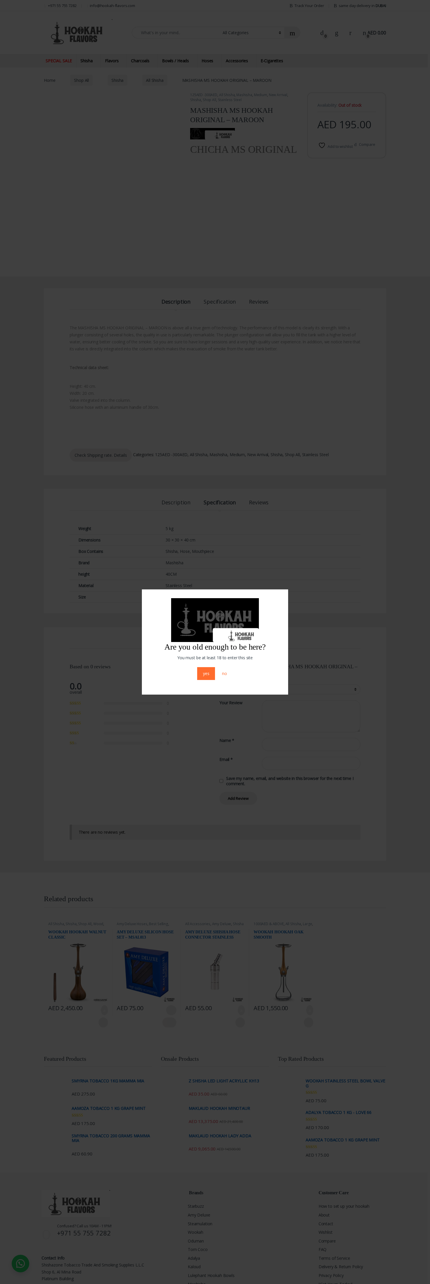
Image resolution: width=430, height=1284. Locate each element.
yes (206, 673)
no (224, 673)
